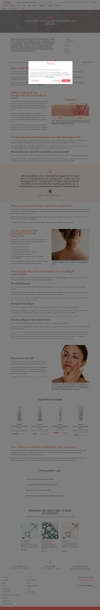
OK (66, 80)
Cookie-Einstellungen (35, 80)
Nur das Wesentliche (56, 80)
